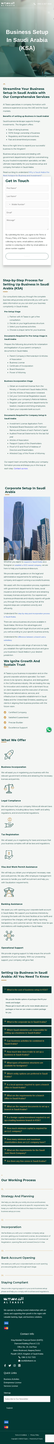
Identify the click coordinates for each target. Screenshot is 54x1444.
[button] (27, 989)
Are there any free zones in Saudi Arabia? (26, 1161)
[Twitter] (10, 1365)
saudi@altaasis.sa (28, 1361)
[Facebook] (5, 1365)
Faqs (6, 1389)
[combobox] (8, 204)
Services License (11, 1386)
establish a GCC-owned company (28, 565)
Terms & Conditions (21, 1435)
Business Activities (11, 1379)
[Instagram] (14, 1365)
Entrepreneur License (12, 1383)
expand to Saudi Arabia (33, 562)
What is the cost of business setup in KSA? (27, 990)
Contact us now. (21, 468)
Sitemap (7, 1393)
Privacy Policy (34, 1435)
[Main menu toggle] (48, 12)
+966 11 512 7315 (28, 1357)
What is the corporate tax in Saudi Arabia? (27, 1022)
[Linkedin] (19, 1365)
